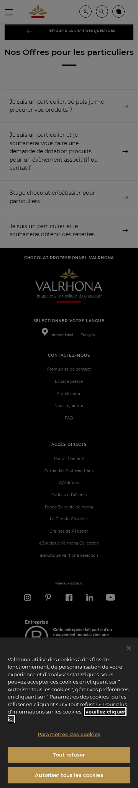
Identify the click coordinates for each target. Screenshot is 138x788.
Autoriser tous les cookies (69, 775)
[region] (69, 712)
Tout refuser (69, 755)
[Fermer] (128, 648)
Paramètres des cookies (69, 734)
